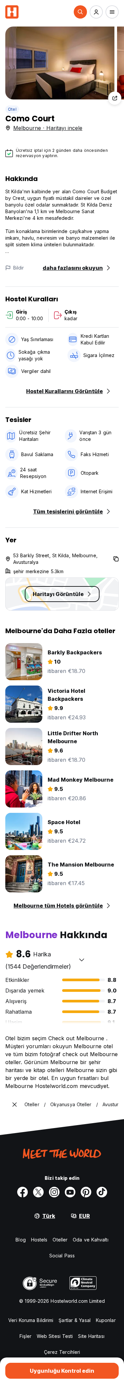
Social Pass (62, 1255)
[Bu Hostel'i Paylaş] (114, 98)
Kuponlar (106, 1320)
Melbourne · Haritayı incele (47, 128)
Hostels (39, 1239)
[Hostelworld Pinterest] (86, 1192)
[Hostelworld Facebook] (22, 1192)
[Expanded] (14, 1105)
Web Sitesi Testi (55, 1336)
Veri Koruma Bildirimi (30, 1320)
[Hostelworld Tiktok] (102, 1192)
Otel (12, 109)
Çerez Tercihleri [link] (62, 1352)
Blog (20, 1239)
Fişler (25, 1336)
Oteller (60, 1239)
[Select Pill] (80, 12)
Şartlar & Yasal (75, 1320)
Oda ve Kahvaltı (90, 1239)
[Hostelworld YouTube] (70, 1192)
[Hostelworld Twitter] (38, 1192)
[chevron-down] (82, 960)
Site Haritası (91, 1336)
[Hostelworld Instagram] (54, 1192)
